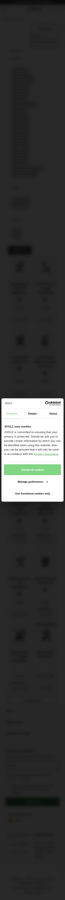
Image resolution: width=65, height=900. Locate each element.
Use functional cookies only (32, 493)
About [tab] (53, 413)
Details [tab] (32, 413)
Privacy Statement (46, 453)
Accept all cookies (32, 469)
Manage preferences (30, 481)
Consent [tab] (11, 413)
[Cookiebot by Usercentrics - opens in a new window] (46, 403)
